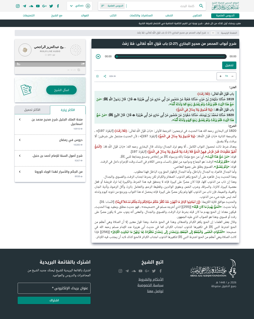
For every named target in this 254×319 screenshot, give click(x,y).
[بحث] (201, 5)
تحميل (229, 65)
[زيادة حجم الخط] (221, 76)
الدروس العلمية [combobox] (115, 6)
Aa (226, 76)
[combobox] (163, 6)
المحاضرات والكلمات (141, 15)
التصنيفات (29, 15)
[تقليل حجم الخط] (232, 76)
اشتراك (54, 300)
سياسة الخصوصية (150, 285)
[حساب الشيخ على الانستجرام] (18, 6)
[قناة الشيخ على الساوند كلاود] (31, 6)
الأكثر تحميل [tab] (32, 110)
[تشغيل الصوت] (98, 56)
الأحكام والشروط (151, 279)
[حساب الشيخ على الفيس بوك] (58, 6)
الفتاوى (197, 15)
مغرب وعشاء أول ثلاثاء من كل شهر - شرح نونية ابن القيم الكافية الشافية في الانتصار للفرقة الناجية (190, 23)
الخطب (169, 15)
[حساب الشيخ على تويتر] (51, 6)
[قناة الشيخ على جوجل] (44, 6)
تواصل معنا (155, 291)
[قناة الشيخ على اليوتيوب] (38, 6)
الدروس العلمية (225, 15)
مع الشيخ (56, 15)
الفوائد (85, 15)
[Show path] (213, 32)
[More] (105, 76)
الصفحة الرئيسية (229, 33)
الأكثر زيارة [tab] (68, 110)
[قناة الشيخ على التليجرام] (24, 6)
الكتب (113, 15)
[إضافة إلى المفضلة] (97, 76)
